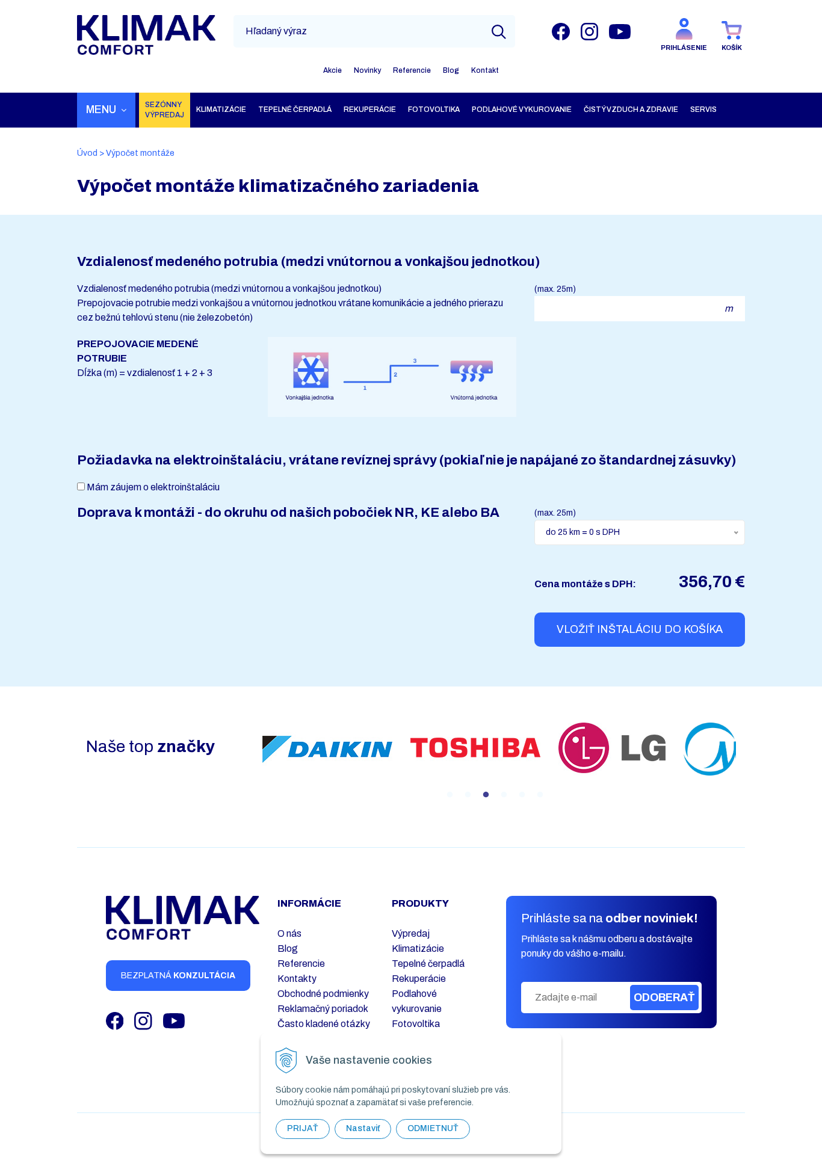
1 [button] (449, 795)
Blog (451, 70)
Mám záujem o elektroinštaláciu (153, 487)
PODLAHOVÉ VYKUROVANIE (522, 109)
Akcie (332, 70)
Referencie (412, 70)
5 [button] (522, 795)
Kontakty (297, 978)
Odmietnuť (433, 1128)
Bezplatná (178, 975)
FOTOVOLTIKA (434, 109)
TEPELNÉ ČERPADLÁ (295, 109)
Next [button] (745, 762)
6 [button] (540, 795)
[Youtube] (620, 31)
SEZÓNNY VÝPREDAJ (164, 109)
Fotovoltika (416, 1024)
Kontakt (485, 70)
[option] (327, 749)
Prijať (302, 1128)
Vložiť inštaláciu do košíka (640, 629)
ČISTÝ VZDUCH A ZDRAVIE (631, 109)
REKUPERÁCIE (370, 109)
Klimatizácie (418, 948)
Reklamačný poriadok (322, 1009)
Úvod (87, 153)
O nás (289, 933)
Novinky (367, 70)
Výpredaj (411, 933)
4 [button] (504, 795)
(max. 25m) (555, 289)
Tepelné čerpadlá (428, 963)
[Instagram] (589, 31)
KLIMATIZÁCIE (221, 109)
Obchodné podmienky (323, 994)
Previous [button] (244, 762)
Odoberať (664, 998)
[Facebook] (561, 31)
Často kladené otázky (323, 1024)
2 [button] (468, 795)
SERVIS (703, 109)
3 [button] (486, 795)
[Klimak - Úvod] (146, 35)
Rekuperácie (419, 978)
